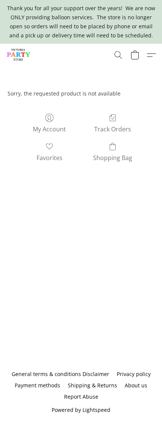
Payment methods (37, 385)
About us (136, 385)
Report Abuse (81, 396)
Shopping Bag (112, 158)
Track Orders (112, 129)
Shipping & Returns (92, 385)
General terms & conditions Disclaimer (60, 374)
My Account (49, 129)
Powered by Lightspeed (81, 409)
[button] (19, 55)
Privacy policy (134, 374)
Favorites (50, 158)
